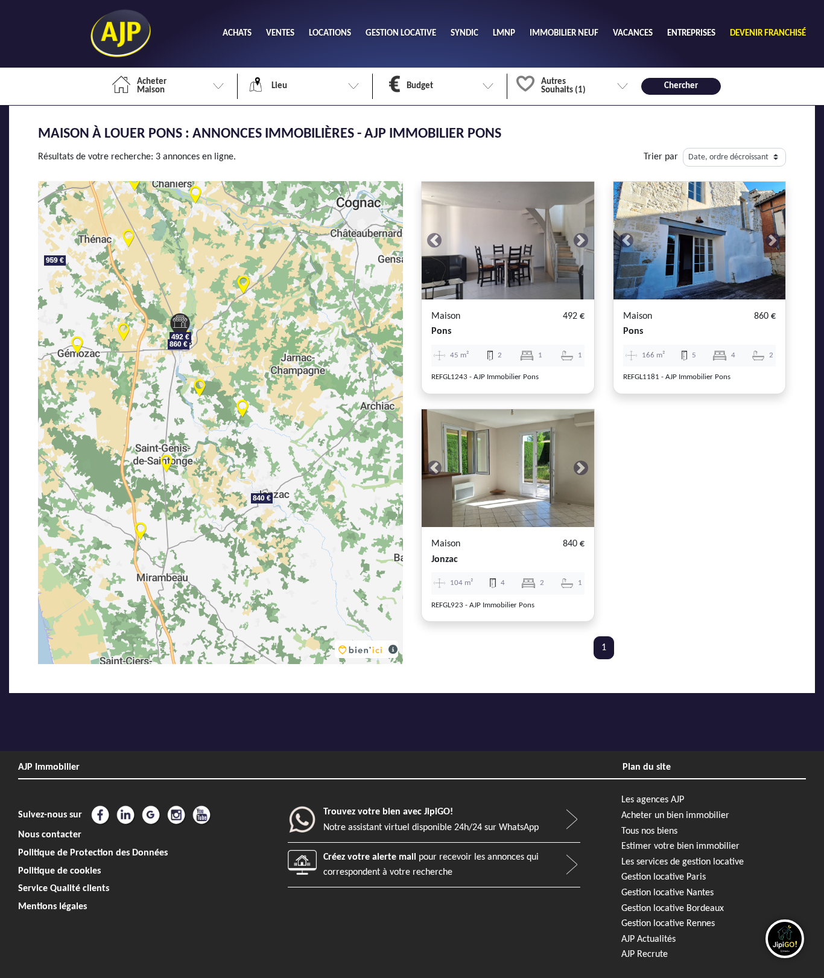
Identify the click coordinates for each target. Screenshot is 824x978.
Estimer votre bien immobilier (680, 846)
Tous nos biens (649, 831)
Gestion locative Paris (663, 877)
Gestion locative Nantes (667, 893)
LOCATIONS (330, 33)
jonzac (444, 559)
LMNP (504, 33)
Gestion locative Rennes (668, 923)
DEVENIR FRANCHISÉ (768, 33)
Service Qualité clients (63, 888)
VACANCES (633, 33)
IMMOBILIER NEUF (564, 33)
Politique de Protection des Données (93, 853)
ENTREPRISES (691, 33)
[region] (220, 422)
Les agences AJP (652, 800)
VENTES (280, 33)
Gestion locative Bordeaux (672, 908)
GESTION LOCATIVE (401, 33)
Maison (445, 316)
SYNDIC (464, 33)
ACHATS (237, 33)
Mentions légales (52, 907)
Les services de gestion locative (682, 862)
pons (441, 331)
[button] (435, 240)
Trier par (661, 157)
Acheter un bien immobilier (675, 815)
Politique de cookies (59, 871)
